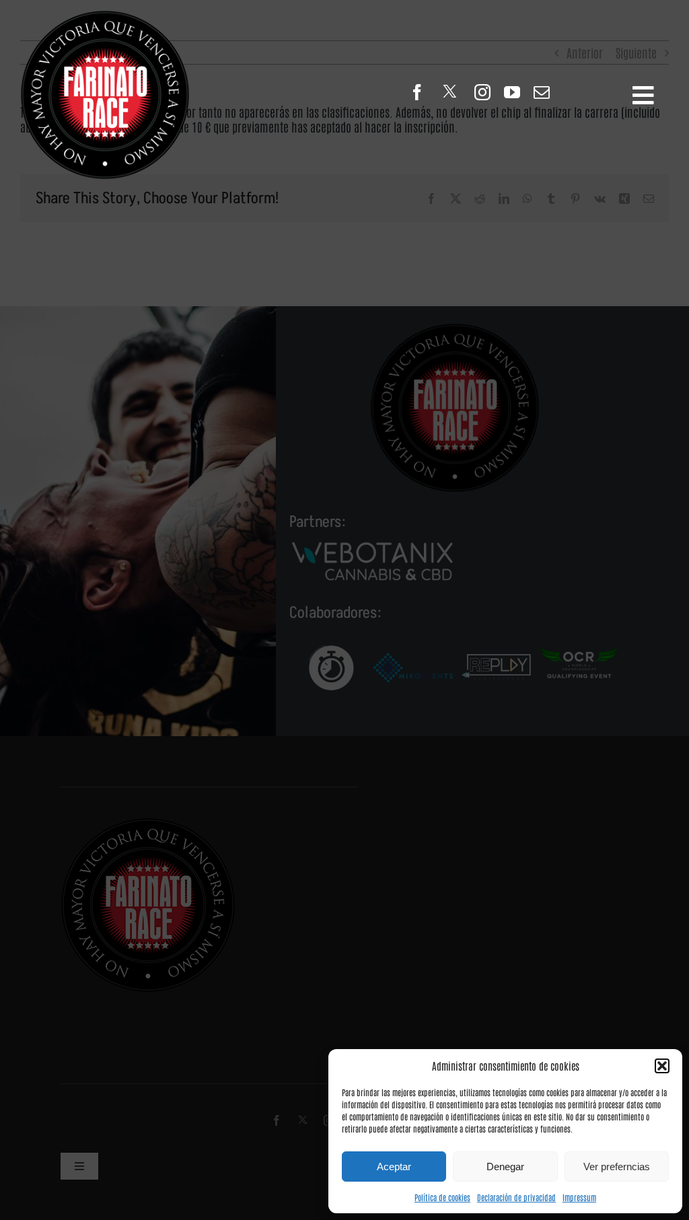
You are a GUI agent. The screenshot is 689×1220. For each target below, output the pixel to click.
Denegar (505, 1166)
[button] (662, 1066)
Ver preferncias (616, 1166)
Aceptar (394, 1166)
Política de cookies (442, 1197)
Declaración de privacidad (516, 1197)
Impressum (579, 1197)
